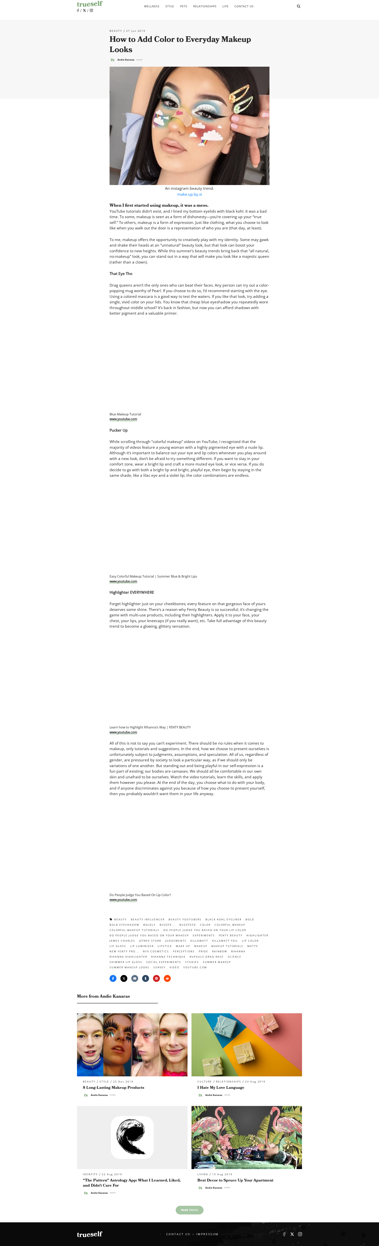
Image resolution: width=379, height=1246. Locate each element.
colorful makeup (230, 924)
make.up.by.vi (189, 194)
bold (250, 919)
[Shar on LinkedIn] (145, 978)
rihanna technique (168, 956)
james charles (122, 940)
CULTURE (204, 1081)
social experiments (163, 962)
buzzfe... (167, 924)
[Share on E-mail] (134, 978)
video (174, 967)
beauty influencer (148, 919)
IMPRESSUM (207, 1234)
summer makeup (217, 962)
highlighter (257, 935)
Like (78, 10)
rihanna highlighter (128, 956)
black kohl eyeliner (223, 919)
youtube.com (195, 967)
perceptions (184, 951)
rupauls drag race (207, 956)
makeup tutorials (227, 946)
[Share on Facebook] (113, 978)
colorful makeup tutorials (134, 930)
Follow (84, 10)
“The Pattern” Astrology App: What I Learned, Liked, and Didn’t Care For (132, 1183)
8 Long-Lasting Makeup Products (113, 1087)
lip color (250, 940)
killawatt (199, 940)
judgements (176, 940)
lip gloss (118, 946)
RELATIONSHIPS (205, 6)
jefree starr (150, 940)
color (205, 924)
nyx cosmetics (156, 951)
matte (252, 946)
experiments (204, 935)
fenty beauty (231, 935)
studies (192, 962)
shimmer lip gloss (126, 962)
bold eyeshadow (124, 924)
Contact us (244, 6)
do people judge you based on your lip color (204, 930)
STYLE (169, 6)
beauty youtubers (185, 919)
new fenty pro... (124, 951)
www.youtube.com (123, 419)
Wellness (151, 6)
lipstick (165, 946)
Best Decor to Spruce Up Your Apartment (235, 1180)
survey (159, 967)
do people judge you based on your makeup (149, 935)
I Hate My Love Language (220, 1087)
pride (203, 951)
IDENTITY (90, 1174)
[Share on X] (123, 978)
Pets (183, 6)
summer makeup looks (129, 967)
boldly (149, 924)
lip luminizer (142, 946)
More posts (189, 1210)
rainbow (219, 951)
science (235, 956)
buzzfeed (187, 924)
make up (183, 946)
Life (225, 6)
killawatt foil (225, 940)
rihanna (238, 951)
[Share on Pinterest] (156, 978)
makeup (200, 946)
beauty (116, 31)
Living (202, 1174)
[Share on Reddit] (167, 978)
